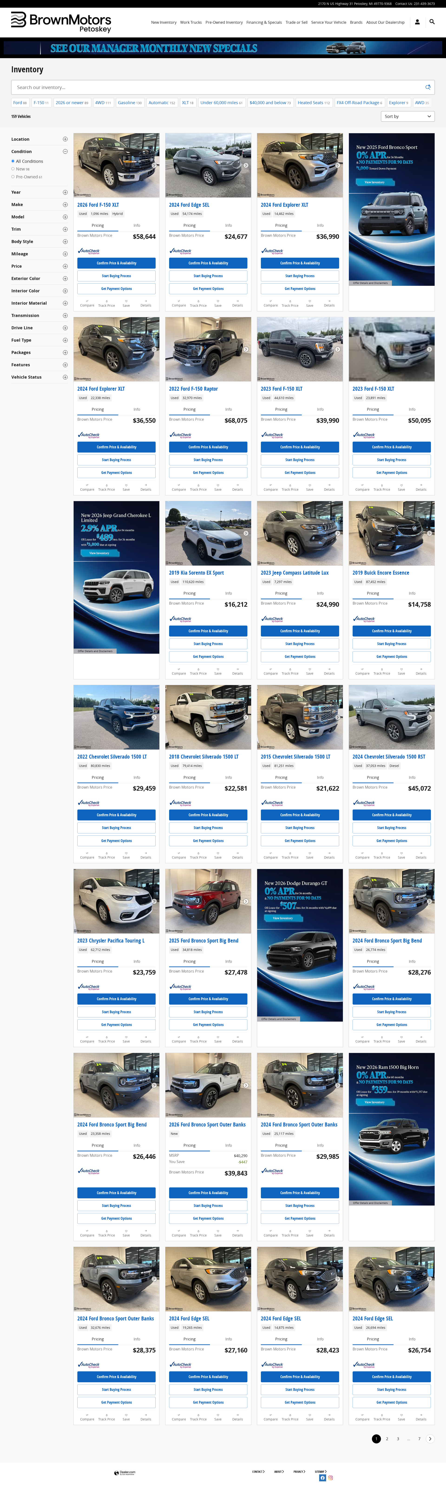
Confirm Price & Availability (116, 263)
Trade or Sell (297, 22)
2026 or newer (72, 102)
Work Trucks (191, 22)
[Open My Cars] (416, 22)
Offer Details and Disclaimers (370, 283)
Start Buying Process (116, 275)
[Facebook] (322, 1477)
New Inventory (164, 22)
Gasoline (130, 102)
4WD (103, 102)
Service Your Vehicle (328, 22)
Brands (356, 22)
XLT (187, 102)
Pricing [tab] (98, 225)
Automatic (162, 102)
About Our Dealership (385, 22)
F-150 (41, 102)
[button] (116, 214)
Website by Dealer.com (124, 1473)
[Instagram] (330, 1477)
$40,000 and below (270, 102)
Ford (20, 102)
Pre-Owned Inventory (224, 22)
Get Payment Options (116, 288)
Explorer (398, 102)
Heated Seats (314, 102)
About (278, 1472)
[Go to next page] (430, 1438)
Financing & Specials (264, 22)
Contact (257, 1472)
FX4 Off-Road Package (359, 102)
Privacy (298, 1472)
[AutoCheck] (89, 251)
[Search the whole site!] (432, 21)
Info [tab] (137, 225)
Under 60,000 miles (221, 102)
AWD (422, 102)
